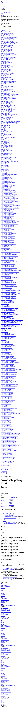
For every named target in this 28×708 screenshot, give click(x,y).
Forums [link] (2, 622)
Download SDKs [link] (5, 600)
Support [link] (2, 624)
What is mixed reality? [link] (6, 609)
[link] (4, 2)
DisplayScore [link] (12, 497)
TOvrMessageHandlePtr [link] (10, 518)
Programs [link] (3, 602)
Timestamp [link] (11, 505)
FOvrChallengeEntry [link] (8, 513)
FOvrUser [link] (3, 506)
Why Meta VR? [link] (4, 608)
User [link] (10, 506)
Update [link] (4, 521)
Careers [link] (2, 593)
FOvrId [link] (2, 500)
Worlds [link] (2, 590)
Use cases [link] (3, 616)
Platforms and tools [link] (5, 610)
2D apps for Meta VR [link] (6, 612)
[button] (14, 1)
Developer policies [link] (5, 618)
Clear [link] (4, 519)
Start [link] (2, 604)
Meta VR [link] (3, 588)
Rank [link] (10, 502)
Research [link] (3, 594)
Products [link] (3, 596)
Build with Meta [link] (4, 585)
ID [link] (9, 500)
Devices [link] (2, 613)
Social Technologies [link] (5, 586)
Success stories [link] (4, 614)
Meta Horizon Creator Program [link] (8, 605)
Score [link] (10, 503)
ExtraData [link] (11, 499)
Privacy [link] (2, 621)
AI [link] (1, 589)
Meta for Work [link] (4, 601)
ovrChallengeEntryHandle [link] (11, 516)
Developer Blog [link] (4, 598)
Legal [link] (2, 620)
